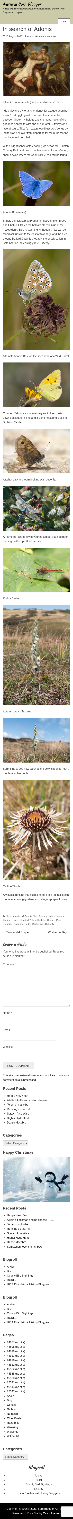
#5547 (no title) (16, 1391)
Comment (9, 964)
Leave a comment (47, 36)
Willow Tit (13, 1436)
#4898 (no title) (16, 1351)
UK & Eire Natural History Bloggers (28, 1284)
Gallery (11, 1409)
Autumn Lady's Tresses (51, 916)
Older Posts (14, 1418)
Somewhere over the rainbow (24, 1246)
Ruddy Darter (31, 924)
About (10, 1396)
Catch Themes (52, 1513)
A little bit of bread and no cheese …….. (30, 1100)
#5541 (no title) (16, 1382)
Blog (10, 1400)
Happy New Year (17, 1095)
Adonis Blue (31, 916)
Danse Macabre (16, 1122)
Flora (8, 916)
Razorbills (13, 1422)
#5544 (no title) (16, 1387)
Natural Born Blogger (22, 4)
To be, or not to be (17, 1104)
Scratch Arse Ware (18, 1113)
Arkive (11, 1266)
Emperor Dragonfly (13, 924)
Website (8, 1046)
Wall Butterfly (47, 924)
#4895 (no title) (16, 1346)
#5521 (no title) (16, 1364)
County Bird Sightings (20, 1275)
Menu (63, 21)
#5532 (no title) (16, 1369)
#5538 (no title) (16, 1378)
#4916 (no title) (16, 1360)
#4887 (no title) (16, 1342)
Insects (16, 916)
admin (30, 36)
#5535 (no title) (16, 1373)
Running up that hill (18, 1109)
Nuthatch (12, 1413)
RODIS (11, 1280)
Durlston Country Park (49, 920)
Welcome (12, 1431)
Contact (11, 1404)
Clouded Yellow (28, 920)
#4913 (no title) (16, 1355)
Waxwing (12, 1427)
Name (7, 1012)
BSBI (10, 1271)
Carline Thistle (10, 920)
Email (7, 1030)
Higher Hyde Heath (18, 1118)
